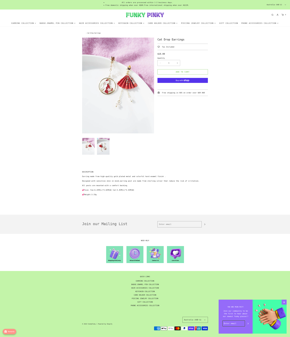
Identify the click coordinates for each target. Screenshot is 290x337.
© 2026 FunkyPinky (89, 324)
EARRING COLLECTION (145, 281)
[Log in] (277, 15)
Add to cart (183, 72)
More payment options (183, 86)
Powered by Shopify (105, 324)
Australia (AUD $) (275, 5)
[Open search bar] (272, 15)
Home (83, 33)
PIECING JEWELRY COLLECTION (145, 298)
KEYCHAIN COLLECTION (145, 291)
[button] (88, 146)
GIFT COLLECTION (228, 23)
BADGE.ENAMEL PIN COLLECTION (145, 284)
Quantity (161, 58)
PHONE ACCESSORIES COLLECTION (145, 306)
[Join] (205, 224)
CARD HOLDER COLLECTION (145, 295)
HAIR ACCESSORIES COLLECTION (145, 288)
